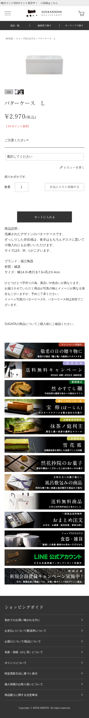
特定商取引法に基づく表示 (21, 673)
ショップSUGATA (25, 38)
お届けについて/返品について (23, 641)
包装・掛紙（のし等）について (24, 652)
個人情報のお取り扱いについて (24, 684)
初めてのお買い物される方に (22, 620)
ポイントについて (15, 662)
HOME (9, 38)
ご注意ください (17, 140)
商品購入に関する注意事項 (21, 695)
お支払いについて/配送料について (25, 630)
